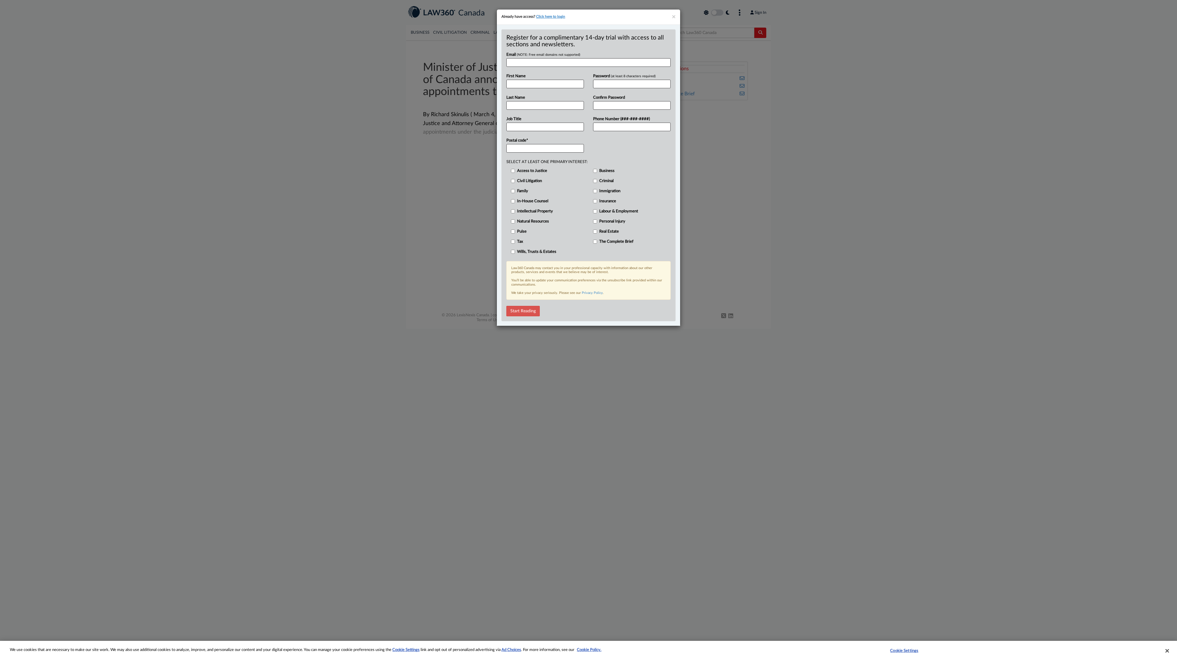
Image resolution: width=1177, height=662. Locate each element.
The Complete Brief (616, 242)
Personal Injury (612, 221)
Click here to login (550, 16)
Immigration (609, 191)
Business (607, 171)
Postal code (517, 141)
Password (624, 76)
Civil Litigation (529, 181)
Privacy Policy (592, 293)
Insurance (607, 201)
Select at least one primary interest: (547, 162)
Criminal (606, 181)
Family (522, 191)
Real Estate (609, 232)
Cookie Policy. (589, 650)
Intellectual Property (535, 211)
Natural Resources (533, 221)
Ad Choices (511, 650)
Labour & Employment (618, 211)
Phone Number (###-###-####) (621, 119)
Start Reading (523, 311)
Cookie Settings (406, 650)
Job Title (513, 119)
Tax (520, 242)
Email (543, 55)
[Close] (1167, 650)
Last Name (515, 98)
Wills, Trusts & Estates (536, 252)
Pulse (522, 232)
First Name (516, 76)
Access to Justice (532, 171)
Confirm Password (609, 98)
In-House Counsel (532, 201)
